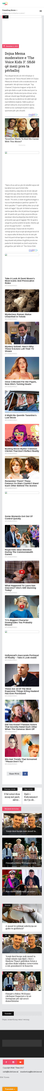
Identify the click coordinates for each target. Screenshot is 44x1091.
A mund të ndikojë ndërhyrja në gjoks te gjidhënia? (21, 927)
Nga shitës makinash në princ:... (21, 891)
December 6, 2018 (12, 46)
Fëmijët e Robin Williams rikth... (22, 863)
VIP (6, 17)
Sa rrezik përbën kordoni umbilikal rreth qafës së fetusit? (20, 13)
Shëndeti (7, 905)
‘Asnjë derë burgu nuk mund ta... (21, 831)
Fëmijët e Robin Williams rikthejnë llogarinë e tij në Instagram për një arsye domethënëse (18, 997)
